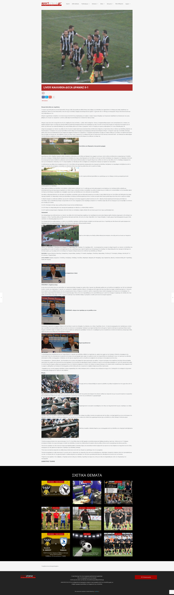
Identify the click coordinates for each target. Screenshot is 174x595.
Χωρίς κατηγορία (59, 482)
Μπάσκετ (94, 3)
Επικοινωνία (147, 577)
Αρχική (68, 3)
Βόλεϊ (101, 3)
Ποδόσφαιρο (84, 3)
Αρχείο (127, 3)
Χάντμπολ (109, 3)
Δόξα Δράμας (75, 3)
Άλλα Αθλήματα (119, 3)
